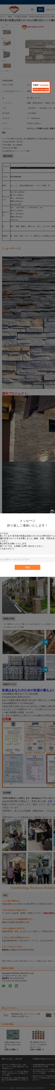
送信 (27, 567)
